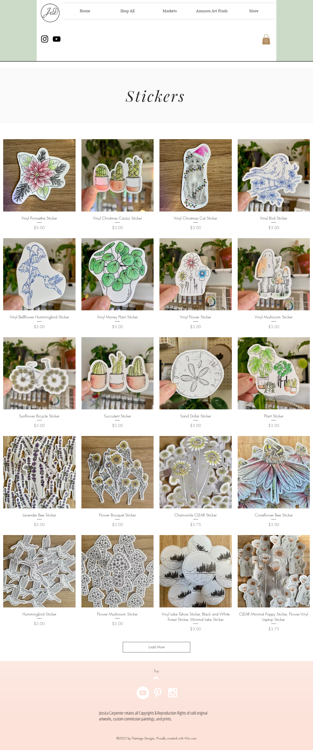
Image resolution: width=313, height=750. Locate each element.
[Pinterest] (157, 692)
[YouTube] (56, 39)
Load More (156, 647)
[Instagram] (44, 39)
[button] (266, 39)
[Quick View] (39, 175)
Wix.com (190, 738)
